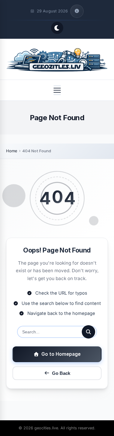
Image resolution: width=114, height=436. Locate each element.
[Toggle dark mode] (57, 28)
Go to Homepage (61, 354)
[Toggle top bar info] (77, 11)
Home (11, 150)
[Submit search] (88, 332)
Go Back (61, 373)
